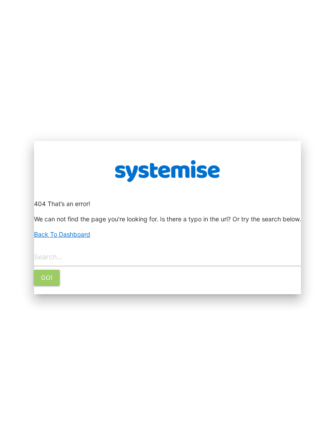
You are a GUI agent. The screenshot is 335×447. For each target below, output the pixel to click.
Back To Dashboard (62, 234)
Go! (47, 277)
